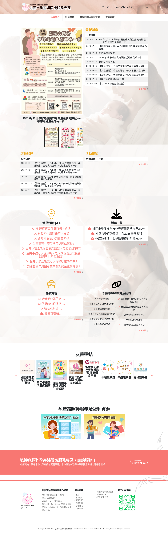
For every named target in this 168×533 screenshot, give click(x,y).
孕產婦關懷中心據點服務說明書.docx (118, 238)
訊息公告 (69, 17)
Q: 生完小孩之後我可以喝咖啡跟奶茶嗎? (51, 261)
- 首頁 (77, 495)
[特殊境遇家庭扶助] (104, 426)
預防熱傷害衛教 (107, 53)
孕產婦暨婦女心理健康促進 (101, 319)
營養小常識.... (53, 308)
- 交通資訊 (79, 509)
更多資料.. (143, 89)
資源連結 (109, 17)
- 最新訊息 (79, 503)
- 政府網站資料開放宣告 (104, 492)
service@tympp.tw (55, 501)
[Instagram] (103, 7)
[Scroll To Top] (164, 530)
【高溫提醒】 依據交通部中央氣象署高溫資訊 (122, 66)
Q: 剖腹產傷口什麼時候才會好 (51, 228)
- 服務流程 (79, 500)
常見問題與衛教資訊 (90, 17)
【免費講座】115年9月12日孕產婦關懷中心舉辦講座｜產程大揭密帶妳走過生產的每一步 (57, 164)
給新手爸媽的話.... (53, 298)
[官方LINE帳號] (107, 7)
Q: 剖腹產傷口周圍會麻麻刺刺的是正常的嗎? (51, 266)
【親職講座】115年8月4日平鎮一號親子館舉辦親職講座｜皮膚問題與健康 (57, 184)
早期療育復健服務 (134, 320)
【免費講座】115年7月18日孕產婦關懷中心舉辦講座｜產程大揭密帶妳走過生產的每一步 (57, 191)
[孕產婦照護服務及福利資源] (61, 426)
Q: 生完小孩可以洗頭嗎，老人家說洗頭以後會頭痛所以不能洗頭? (51, 255)
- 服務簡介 (79, 498)
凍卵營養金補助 (102, 299)
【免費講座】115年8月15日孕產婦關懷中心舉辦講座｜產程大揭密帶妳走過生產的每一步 (57, 171)
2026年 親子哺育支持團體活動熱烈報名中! (120, 57)
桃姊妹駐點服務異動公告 (111, 79)
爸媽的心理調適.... (53, 303)
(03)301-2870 (141, 463)
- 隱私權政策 (101, 494)
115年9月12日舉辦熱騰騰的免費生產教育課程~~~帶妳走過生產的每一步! (122, 40)
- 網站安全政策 (102, 497)
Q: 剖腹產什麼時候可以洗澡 (51, 233)
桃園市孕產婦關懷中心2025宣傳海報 (119, 233)
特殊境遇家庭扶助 (101, 324)
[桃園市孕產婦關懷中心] (27, 499)
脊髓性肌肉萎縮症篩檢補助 (101, 304)
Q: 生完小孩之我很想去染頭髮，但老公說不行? (51, 248)
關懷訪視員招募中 (108, 62)
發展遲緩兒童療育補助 (134, 325)
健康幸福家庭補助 (101, 309)
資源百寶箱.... (54, 313)
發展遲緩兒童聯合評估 (134, 315)
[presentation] (23, 76)
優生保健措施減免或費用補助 (101, 314)
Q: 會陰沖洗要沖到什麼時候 (51, 238)
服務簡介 (55, 17)
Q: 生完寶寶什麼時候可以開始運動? (51, 243)
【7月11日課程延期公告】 (112, 83)
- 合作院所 (79, 506)
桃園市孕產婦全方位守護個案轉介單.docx (118, 228)
